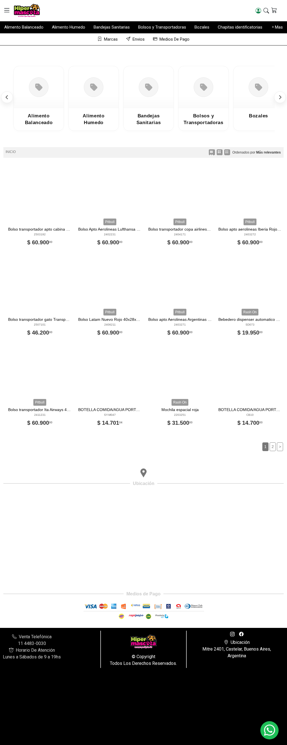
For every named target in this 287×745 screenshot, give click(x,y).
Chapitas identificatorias (240, 27)
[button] (6, 10)
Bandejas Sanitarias (112, 27)
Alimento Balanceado (23, 27)
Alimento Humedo (68, 27)
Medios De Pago (174, 39)
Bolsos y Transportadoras (162, 27)
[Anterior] (7, 97)
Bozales (202, 27)
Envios (139, 39)
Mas (279, 27)
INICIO (11, 152)
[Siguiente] (280, 97)
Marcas (111, 39)
